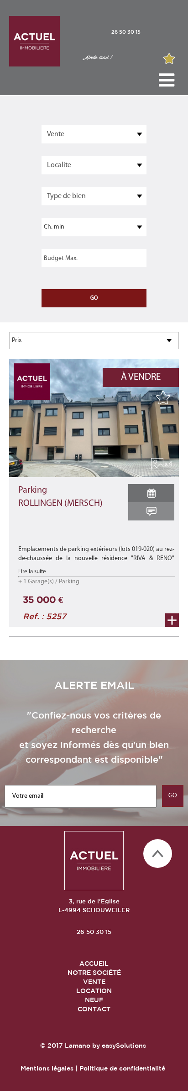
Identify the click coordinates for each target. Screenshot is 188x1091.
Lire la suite (32, 572)
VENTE (94, 981)
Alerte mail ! (97, 57)
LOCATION (94, 990)
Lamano (77, 1045)
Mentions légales (47, 1068)
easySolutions (124, 1045)
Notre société (94, 972)
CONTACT (94, 1009)
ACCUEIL (94, 963)
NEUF (94, 1000)
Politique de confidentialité (122, 1068)
